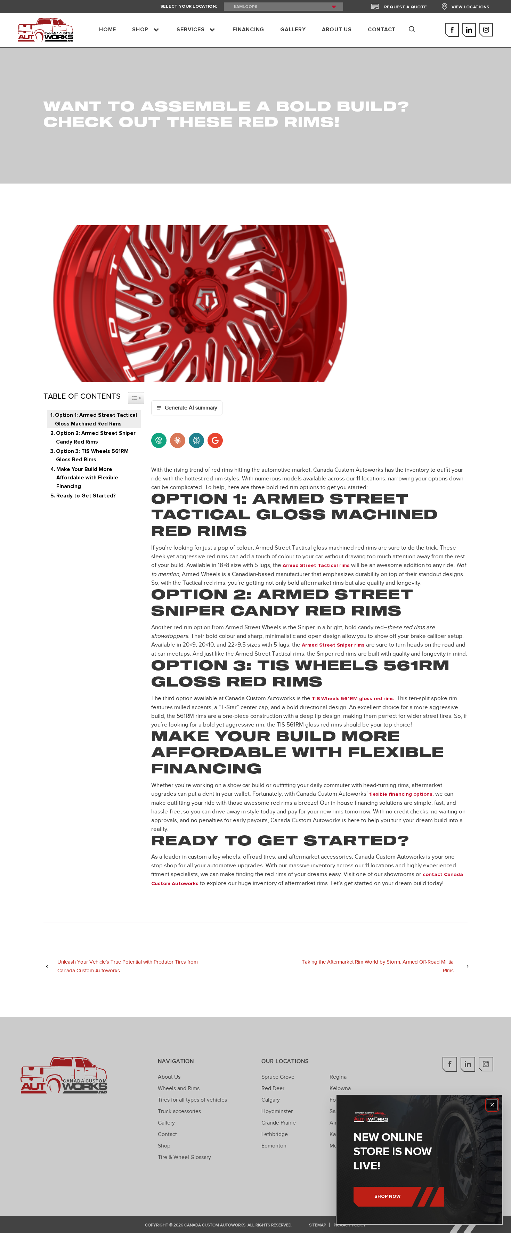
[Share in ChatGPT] (159, 440)
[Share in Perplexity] (196, 440)
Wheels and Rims (179, 1088)
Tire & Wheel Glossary (184, 1157)
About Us (169, 1076)
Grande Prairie (278, 1122)
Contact (167, 1134)
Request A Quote (405, 7)
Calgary (270, 1099)
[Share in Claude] (177, 440)
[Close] (492, 1104)
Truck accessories (179, 1111)
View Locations (470, 7)
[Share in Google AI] (215, 440)
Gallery (166, 1122)
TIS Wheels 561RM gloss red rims (353, 698)
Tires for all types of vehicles (192, 1099)
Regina (338, 1076)
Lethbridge (274, 1134)
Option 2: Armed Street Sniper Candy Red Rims (96, 437)
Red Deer (272, 1088)
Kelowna (340, 1088)
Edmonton (273, 1145)
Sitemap (317, 1225)
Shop (164, 1145)
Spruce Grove (277, 1076)
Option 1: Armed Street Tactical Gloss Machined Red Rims (96, 419)
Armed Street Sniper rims (333, 645)
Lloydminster (277, 1111)
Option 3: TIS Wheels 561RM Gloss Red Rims (92, 455)
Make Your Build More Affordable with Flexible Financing (87, 478)
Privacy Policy (350, 1225)
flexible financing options (400, 794)
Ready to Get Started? (86, 495)
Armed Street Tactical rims (316, 565)
